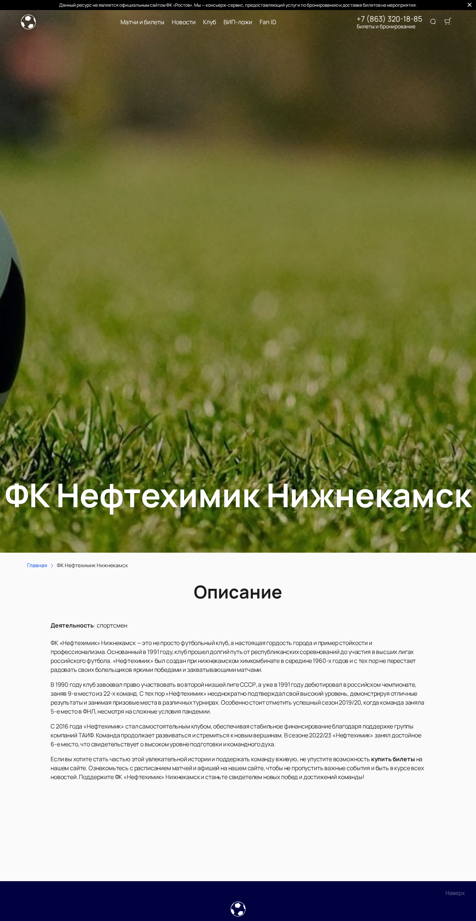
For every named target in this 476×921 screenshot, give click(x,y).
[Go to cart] (447, 22)
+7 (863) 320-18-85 (389, 19)
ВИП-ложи (237, 22)
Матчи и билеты (142, 22)
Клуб (209, 22)
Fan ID (268, 22)
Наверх (455, 893)
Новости (184, 22)
